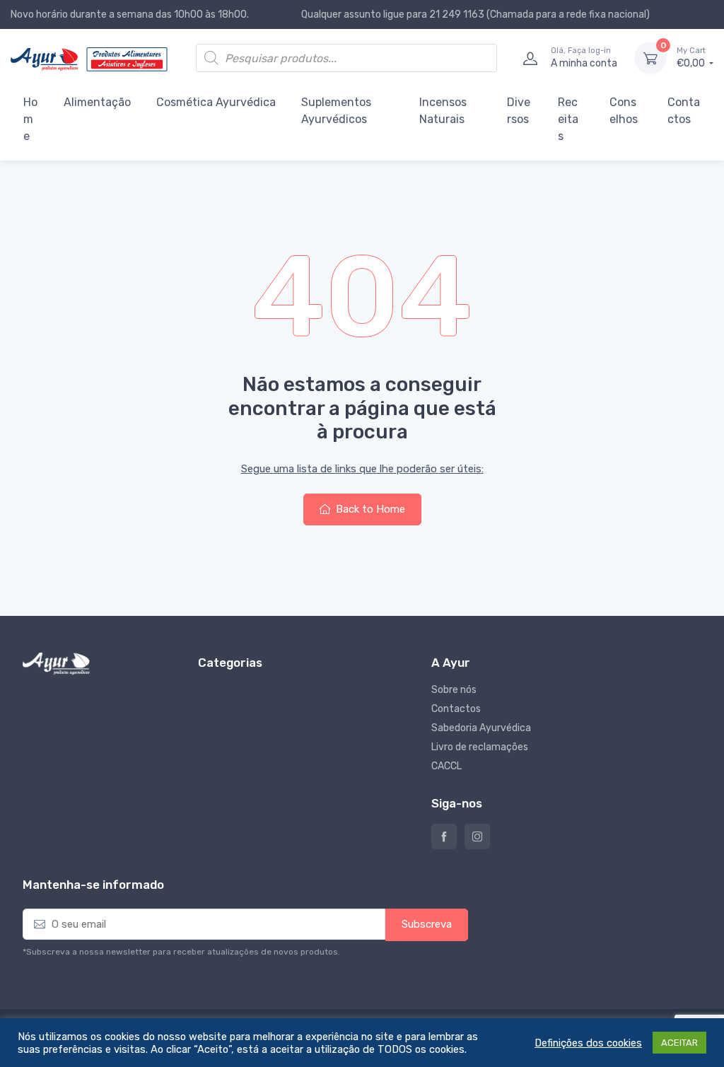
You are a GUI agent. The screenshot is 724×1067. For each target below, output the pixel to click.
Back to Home (369, 509)
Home (30, 119)
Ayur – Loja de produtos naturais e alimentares (444, 836)
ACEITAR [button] (679, 1042)
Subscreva (427, 924)
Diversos (518, 110)
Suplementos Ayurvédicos (336, 110)
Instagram (477, 836)
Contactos (683, 110)
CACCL (446, 766)
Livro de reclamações (479, 747)
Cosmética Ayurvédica (216, 102)
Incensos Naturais (443, 110)
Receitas (568, 119)
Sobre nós (454, 690)
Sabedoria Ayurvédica (481, 728)
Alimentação (97, 102)
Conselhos (623, 110)
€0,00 (692, 57)
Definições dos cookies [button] (588, 1043)
